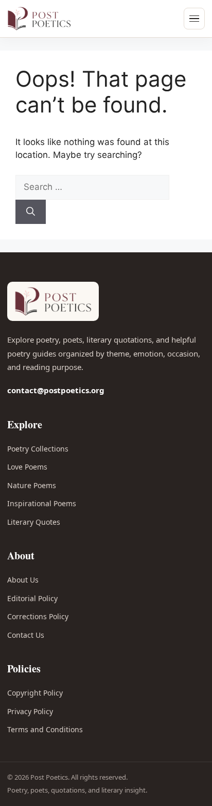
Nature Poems (31, 485)
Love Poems (27, 467)
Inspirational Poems (41, 503)
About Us (23, 580)
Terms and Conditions (45, 729)
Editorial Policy (32, 598)
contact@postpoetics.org (55, 390)
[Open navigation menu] (194, 18)
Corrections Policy (37, 616)
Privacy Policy (30, 711)
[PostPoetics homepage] (53, 18)
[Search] (30, 212)
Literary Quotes (33, 522)
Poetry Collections (37, 449)
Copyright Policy (35, 693)
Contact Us (25, 635)
